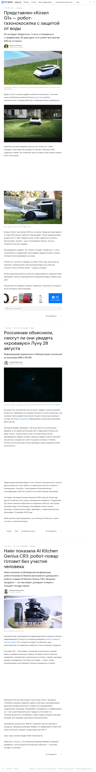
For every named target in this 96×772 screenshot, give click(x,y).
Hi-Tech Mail (24, 328)
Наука (32, 328)
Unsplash (56, 404)
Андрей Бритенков (16, 362)
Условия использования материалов (46, 770)
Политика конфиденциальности (84, 770)
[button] (10, 298)
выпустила (38, 97)
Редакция (31, 770)
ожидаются (9, 521)
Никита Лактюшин (16, 45)
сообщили (22, 419)
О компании (9, 770)
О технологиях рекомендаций (66, 770)
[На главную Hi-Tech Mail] (8, 2)
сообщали (16, 742)
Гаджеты (19, 8)
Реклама (16, 770)
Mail (3, 770)
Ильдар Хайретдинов (17, 590)
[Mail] (3, 2)
